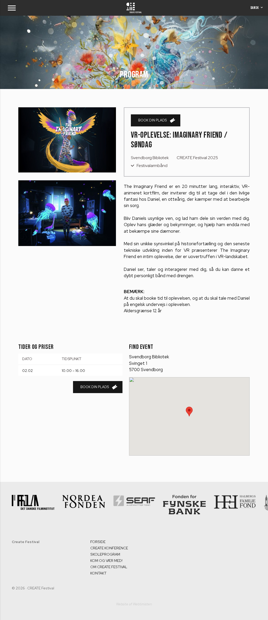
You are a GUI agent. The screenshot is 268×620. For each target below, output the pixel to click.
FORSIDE (97, 541)
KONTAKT (98, 573)
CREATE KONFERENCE (109, 548)
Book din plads (152, 120)
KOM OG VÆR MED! (106, 560)
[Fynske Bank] (134, 504)
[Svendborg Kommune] (235, 503)
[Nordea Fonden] (33, 501)
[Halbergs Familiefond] (185, 502)
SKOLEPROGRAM (105, 554)
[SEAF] (84, 504)
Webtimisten (142, 604)
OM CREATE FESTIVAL (108, 567)
